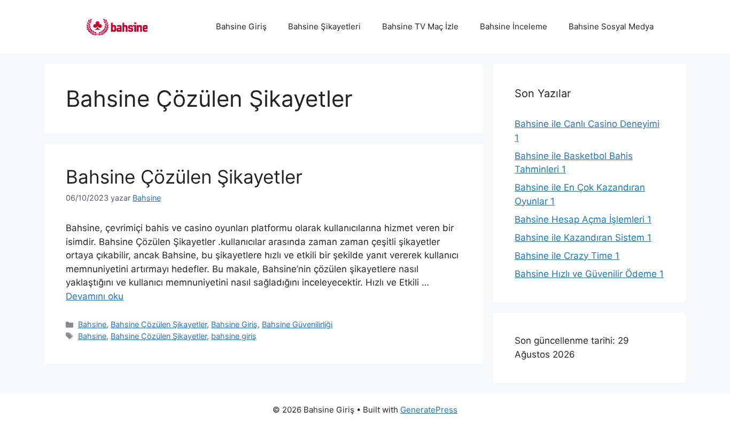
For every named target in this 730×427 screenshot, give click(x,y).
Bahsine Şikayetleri (324, 26)
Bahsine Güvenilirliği (297, 324)
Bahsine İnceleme (513, 26)
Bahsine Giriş (241, 26)
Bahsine (92, 324)
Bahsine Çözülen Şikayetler (184, 176)
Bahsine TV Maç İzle (420, 26)
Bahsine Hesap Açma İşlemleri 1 (583, 219)
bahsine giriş (234, 336)
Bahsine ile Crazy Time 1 (567, 255)
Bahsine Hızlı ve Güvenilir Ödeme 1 (589, 273)
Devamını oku (94, 296)
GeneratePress (428, 410)
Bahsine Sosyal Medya (611, 26)
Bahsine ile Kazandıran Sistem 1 (583, 237)
